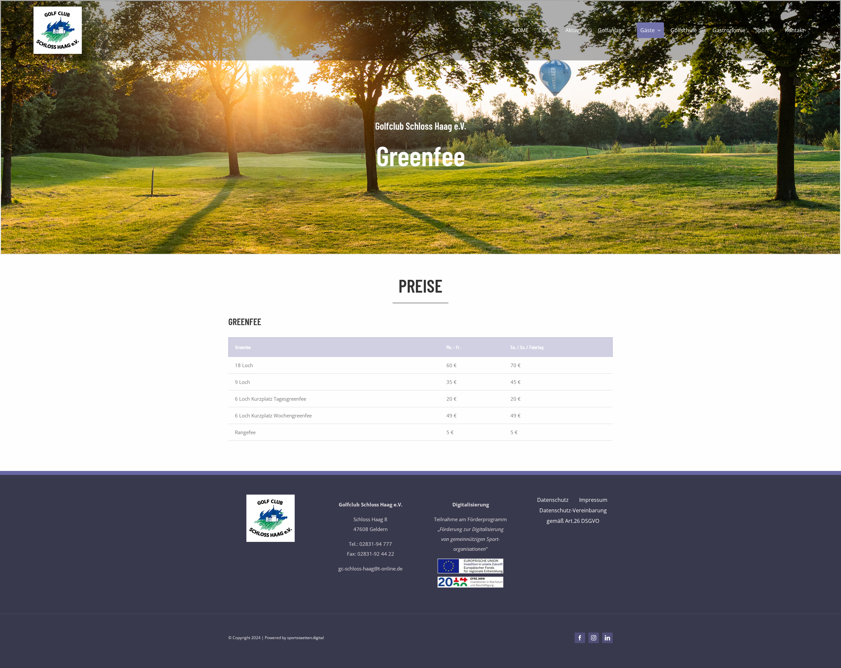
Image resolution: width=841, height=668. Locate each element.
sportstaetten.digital (305, 637)
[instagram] (593, 638)
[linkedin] (607, 638)
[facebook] (580, 638)
